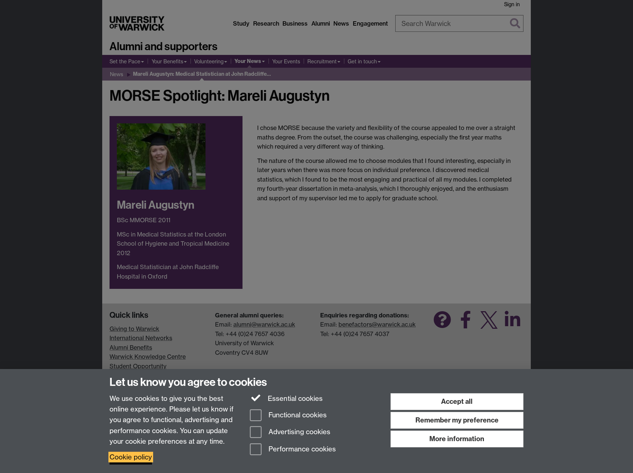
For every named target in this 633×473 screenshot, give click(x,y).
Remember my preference (457, 420)
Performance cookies (301, 449)
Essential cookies (294, 398)
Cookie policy (131, 457)
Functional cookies (297, 415)
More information (456, 439)
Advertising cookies (298, 432)
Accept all (457, 401)
